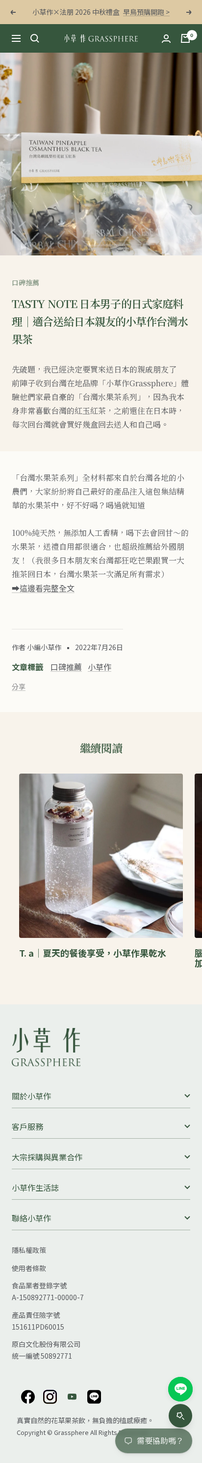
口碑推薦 (25, 282)
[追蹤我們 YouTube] (72, 1397)
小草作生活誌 (35, 1187)
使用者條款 (29, 1268)
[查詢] (34, 38)
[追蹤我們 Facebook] (28, 1397)
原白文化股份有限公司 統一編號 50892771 (46, 1350)
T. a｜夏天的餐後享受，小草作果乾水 (92, 952)
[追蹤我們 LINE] (94, 1397)
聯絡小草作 (31, 1218)
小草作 (99, 667)
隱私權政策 (29, 1250)
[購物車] (185, 38)
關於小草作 (31, 1096)
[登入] (166, 38)
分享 (18, 686)
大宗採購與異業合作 (47, 1157)
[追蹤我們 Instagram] (50, 1397)
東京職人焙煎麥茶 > (137, 12)
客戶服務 (27, 1126)
